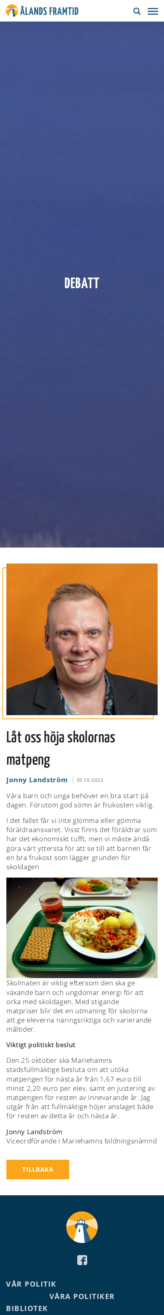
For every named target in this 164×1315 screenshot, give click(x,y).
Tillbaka (37, 1169)
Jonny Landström (37, 779)
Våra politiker (82, 1296)
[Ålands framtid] (42, 11)
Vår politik (31, 1284)
